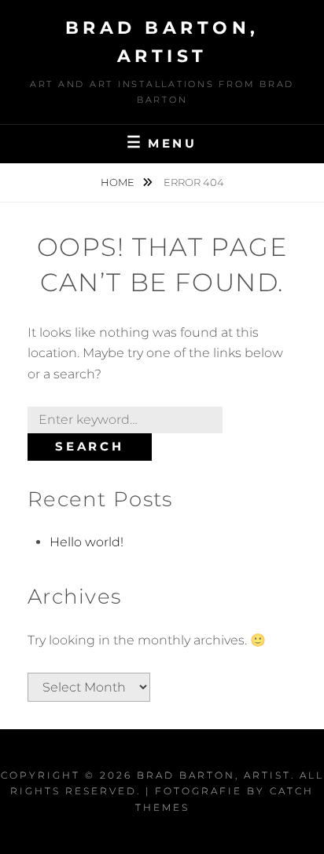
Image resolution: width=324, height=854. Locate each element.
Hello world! (86, 542)
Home (119, 182)
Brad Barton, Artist (214, 775)
